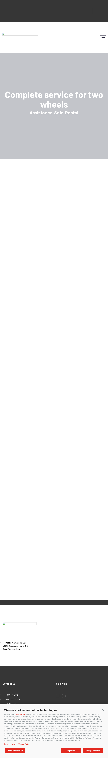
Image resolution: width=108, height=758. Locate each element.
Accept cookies (93, 751)
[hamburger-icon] (103, 37)
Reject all (71, 751)
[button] (103, 710)
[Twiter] (103, 11)
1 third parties (19, 714)
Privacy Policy (10, 744)
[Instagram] (96, 11)
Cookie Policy (24, 744)
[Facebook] (89, 11)
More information (15, 751)
